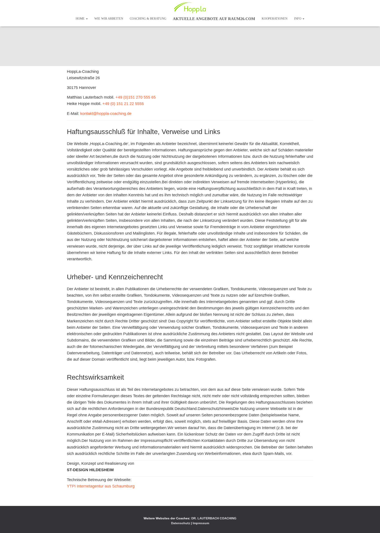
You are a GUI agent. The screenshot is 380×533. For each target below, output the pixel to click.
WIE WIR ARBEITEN (108, 18)
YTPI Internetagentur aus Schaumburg (101, 486)
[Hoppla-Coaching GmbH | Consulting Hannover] (190, 7)
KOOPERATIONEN (274, 18)
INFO (298, 18)
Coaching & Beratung (148, 18)
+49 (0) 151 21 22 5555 (123, 103)
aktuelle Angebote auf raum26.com (214, 19)
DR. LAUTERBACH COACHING (213, 518)
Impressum (201, 523)
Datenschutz (180, 523)
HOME (81, 18)
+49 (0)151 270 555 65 (135, 97)
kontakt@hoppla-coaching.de (106, 113)
